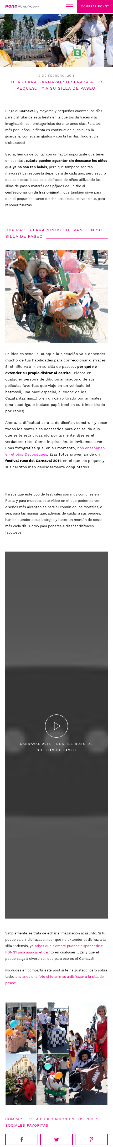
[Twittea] (56, 1139)
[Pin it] (91, 1139)
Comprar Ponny (95, 6)
